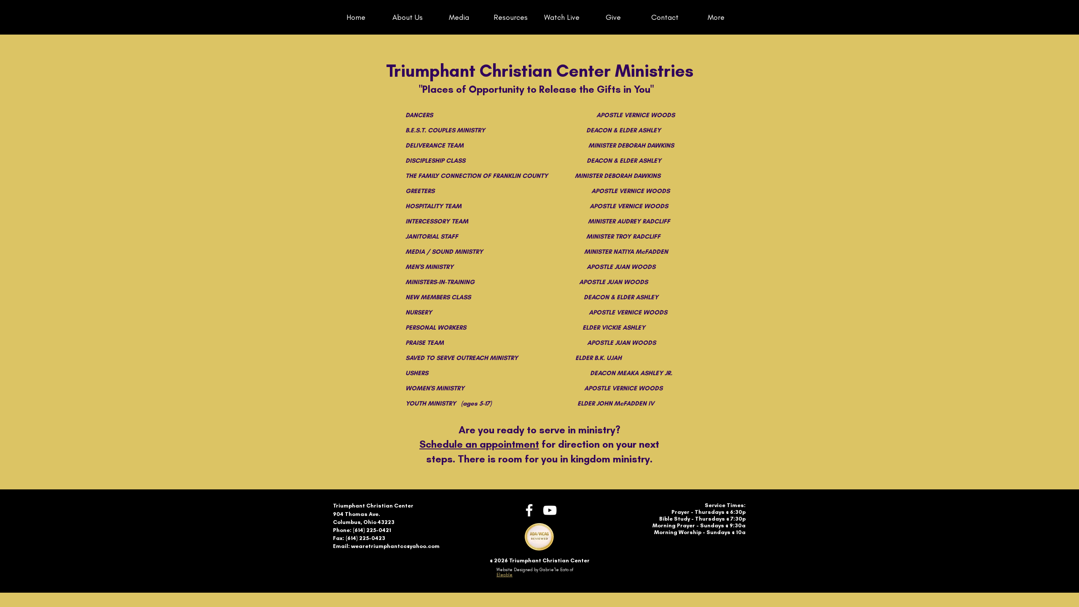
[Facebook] (529, 510)
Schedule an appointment (479, 444)
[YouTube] (550, 510)
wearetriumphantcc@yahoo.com (395, 546)
